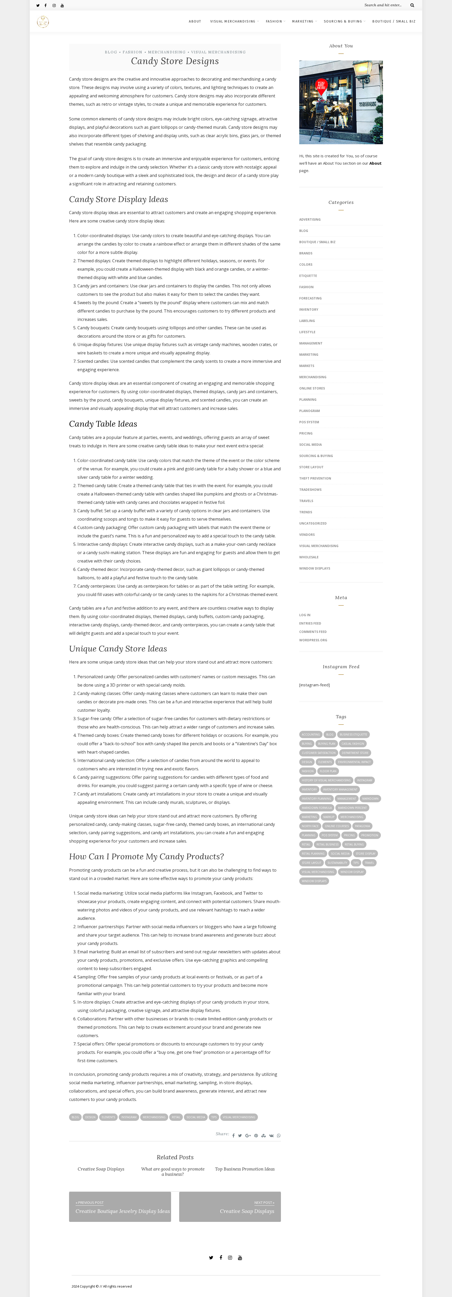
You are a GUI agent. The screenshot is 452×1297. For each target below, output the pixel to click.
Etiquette (308, 276)
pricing (349, 835)
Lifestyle (307, 332)
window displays (314, 881)
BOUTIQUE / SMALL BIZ (394, 21)
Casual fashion (353, 743)
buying (307, 743)
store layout (311, 863)
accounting (311, 734)
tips (214, 1117)
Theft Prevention (315, 478)
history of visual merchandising (326, 780)
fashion (308, 771)
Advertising (310, 219)
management (346, 798)
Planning (308, 399)
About (375, 163)
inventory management (340, 789)
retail (176, 1117)
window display (352, 872)
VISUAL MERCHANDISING (233, 21)
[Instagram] (56, 5)
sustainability (337, 863)
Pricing (306, 433)
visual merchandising (239, 1117)
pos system (330, 835)
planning (308, 835)
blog (75, 1117)
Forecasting (310, 298)
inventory (309, 789)
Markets (306, 366)
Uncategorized (313, 523)
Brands (305, 253)
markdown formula (317, 808)
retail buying (354, 844)
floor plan (328, 771)
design (90, 1117)
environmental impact (354, 762)
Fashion (133, 52)
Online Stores (312, 388)
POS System (309, 422)
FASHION (274, 21)
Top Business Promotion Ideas (245, 1169)
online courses (337, 826)
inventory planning (316, 798)
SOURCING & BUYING (343, 21)
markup (328, 817)
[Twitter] (40, 5)
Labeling (307, 321)
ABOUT (195, 21)
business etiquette (353, 734)
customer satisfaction (319, 753)
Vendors (307, 534)
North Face (310, 826)
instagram (129, 1117)
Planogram (309, 411)
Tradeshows (310, 489)
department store (355, 753)
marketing (309, 817)
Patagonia (362, 826)
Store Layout (311, 467)
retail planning (313, 853)
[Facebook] (48, 5)
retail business (327, 844)
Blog (111, 52)
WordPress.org (313, 640)
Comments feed (313, 632)
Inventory (308, 309)
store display (365, 853)
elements (108, 1117)
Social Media (310, 444)
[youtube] (65, 5)
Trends (305, 512)
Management (311, 343)
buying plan (326, 743)
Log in (304, 615)
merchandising (154, 1117)
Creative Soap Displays (101, 1169)
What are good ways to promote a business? (173, 1171)
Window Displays (314, 568)
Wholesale (309, 557)
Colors (305, 264)
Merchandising (167, 52)
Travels (306, 501)
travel (369, 863)
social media (196, 1117)
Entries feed (310, 623)
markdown (370, 798)
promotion (369, 835)
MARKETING (303, 21)
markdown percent (352, 808)
